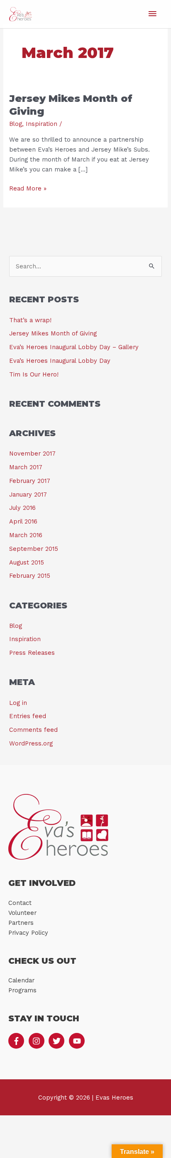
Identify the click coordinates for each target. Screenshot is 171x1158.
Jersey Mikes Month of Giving (53, 333)
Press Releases (32, 652)
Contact (20, 903)
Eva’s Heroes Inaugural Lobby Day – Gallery (74, 347)
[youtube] (78, 1041)
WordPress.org (31, 743)
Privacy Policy (28, 932)
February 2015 (29, 575)
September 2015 (33, 548)
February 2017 (29, 481)
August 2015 (26, 562)
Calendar (21, 980)
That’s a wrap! (30, 320)
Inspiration (41, 124)
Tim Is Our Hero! (34, 374)
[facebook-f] (17, 1041)
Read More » (27, 187)
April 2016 (23, 521)
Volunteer (22, 913)
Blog (15, 124)
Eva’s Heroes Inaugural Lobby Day (59, 360)
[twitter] (58, 1041)
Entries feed (27, 716)
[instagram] (38, 1041)
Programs (22, 990)
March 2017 (25, 467)
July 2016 (22, 507)
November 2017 (32, 453)
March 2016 (25, 535)
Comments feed (33, 729)
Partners (21, 922)
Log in (18, 703)
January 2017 (28, 494)
